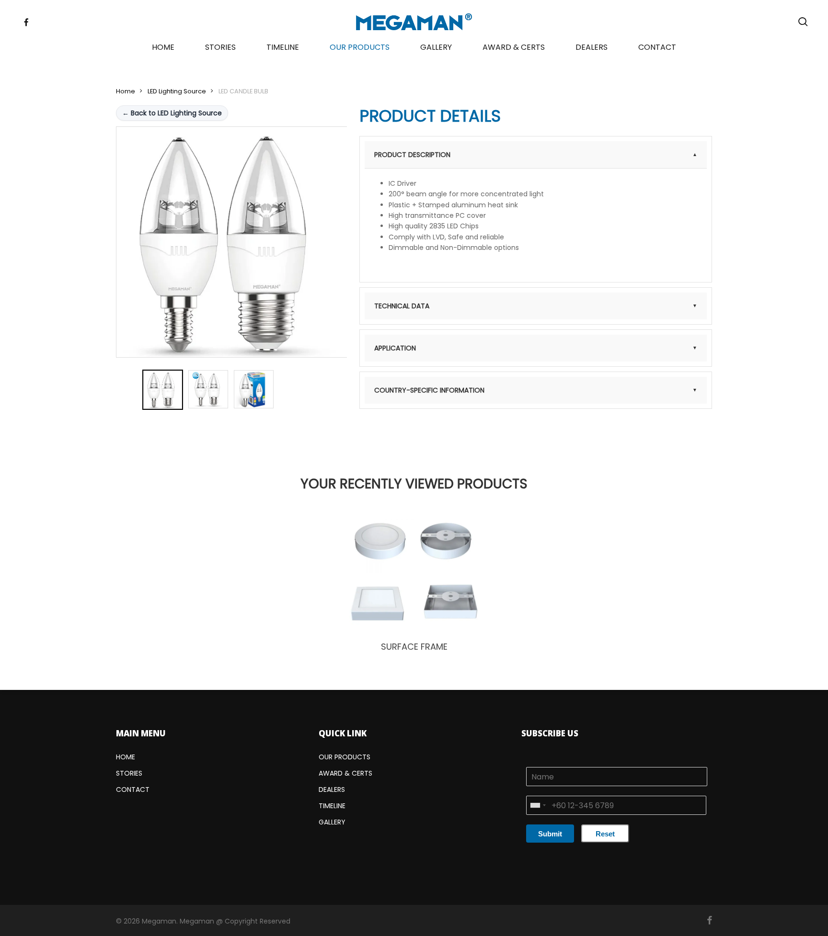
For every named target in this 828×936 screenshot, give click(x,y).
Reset (605, 834)
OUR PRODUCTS (344, 757)
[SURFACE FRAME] (414, 572)
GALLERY (332, 822)
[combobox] (538, 805)
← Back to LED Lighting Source (172, 113)
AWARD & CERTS (345, 773)
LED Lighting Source (177, 91)
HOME (125, 757)
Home (125, 91)
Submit (550, 834)
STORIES (129, 773)
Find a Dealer (535, 435)
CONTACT (133, 789)
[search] (803, 22)
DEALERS (332, 789)
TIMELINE (332, 806)
